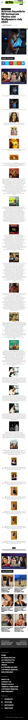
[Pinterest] (11, 63)
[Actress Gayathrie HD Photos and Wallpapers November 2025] (21, 581)
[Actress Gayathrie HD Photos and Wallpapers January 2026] (7, 581)
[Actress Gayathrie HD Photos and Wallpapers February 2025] (7, 620)
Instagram (8, 705)
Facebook (8, 699)
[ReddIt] (19, 63)
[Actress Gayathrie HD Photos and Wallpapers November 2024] (21, 620)
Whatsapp (8, 708)
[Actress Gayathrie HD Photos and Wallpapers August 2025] (7, 600)
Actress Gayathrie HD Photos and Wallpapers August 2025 (7, 609)
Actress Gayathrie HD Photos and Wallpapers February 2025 (7, 629)
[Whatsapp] (2, 708)
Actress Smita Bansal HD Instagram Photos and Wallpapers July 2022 (7, 643)
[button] (14, 91)
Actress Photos (6, 9)
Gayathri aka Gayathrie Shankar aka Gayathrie (14, 549)
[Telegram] (23, 63)
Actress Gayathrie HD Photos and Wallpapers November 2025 (20, 590)
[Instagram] (2, 705)
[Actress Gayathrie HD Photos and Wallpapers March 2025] (21, 600)
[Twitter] (7, 63)
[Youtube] (2, 702)
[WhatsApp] (15, 63)
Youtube (8, 702)
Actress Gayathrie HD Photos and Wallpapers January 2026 (7, 590)
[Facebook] (3, 63)
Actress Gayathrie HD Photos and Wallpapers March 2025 (20, 609)
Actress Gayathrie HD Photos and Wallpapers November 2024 (20, 629)
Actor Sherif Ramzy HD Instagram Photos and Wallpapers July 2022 (21, 643)
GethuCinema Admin (7, 25)
